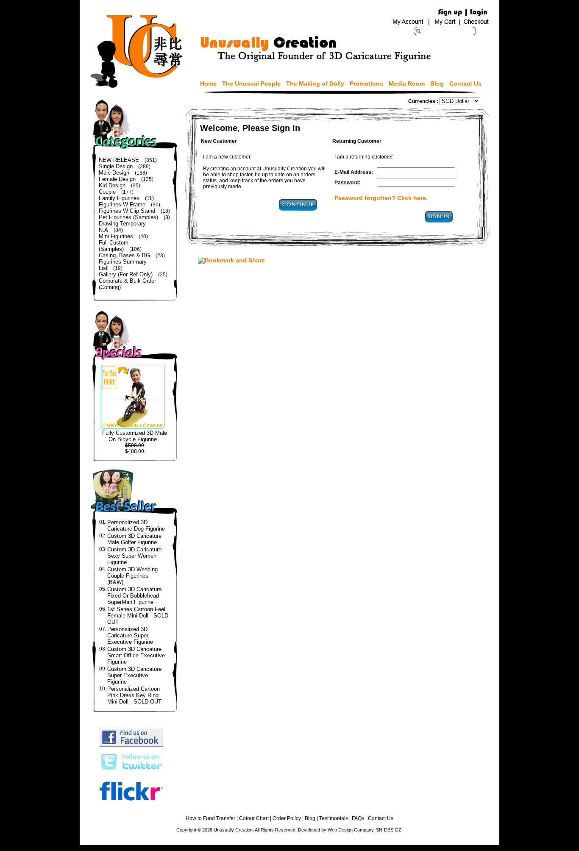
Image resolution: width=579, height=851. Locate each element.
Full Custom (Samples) (113, 245)
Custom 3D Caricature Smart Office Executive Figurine (136, 655)
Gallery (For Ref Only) (126, 274)
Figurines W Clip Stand (127, 211)
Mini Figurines (116, 236)
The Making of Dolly (315, 83)
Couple (107, 192)
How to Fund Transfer (210, 818)
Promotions (366, 83)
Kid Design (112, 185)
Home (208, 83)
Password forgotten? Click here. (381, 198)
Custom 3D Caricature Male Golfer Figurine (134, 539)
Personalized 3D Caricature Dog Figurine (136, 525)
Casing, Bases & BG (124, 255)
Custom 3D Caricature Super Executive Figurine (134, 675)
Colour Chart (254, 818)
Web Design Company (350, 829)
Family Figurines (119, 198)
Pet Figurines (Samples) (128, 217)
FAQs (358, 818)
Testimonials (333, 818)
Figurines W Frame (122, 204)
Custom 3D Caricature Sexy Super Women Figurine (134, 555)
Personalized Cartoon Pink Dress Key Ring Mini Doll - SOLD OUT (134, 695)
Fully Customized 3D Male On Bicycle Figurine (134, 436)
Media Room (407, 83)
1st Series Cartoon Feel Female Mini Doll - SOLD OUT (137, 615)
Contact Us (465, 83)
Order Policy (287, 818)
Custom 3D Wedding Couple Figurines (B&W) (132, 575)
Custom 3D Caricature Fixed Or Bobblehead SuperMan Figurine (134, 595)
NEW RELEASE (119, 160)
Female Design (117, 179)
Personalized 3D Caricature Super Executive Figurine (130, 635)
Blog (437, 83)
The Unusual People (251, 83)
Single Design (116, 166)
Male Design (114, 173)
